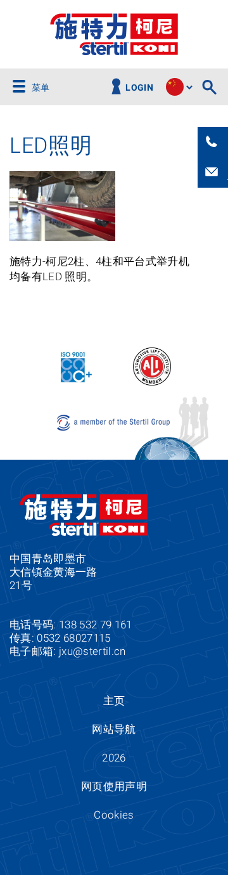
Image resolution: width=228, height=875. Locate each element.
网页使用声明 (114, 786)
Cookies (114, 814)
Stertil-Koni (114, 34)
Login (139, 87)
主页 (114, 700)
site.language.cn (175, 87)
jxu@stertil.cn (92, 651)
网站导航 (114, 729)
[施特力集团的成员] (114, 422)
